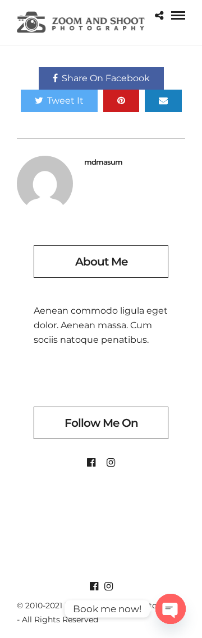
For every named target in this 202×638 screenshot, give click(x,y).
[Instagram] (111, 463)
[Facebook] (91, 463)
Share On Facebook (106, 78)
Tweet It (65, 100)
